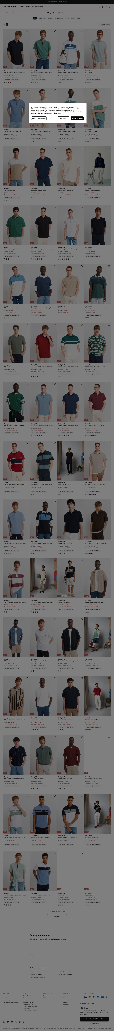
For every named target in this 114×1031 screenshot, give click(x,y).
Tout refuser (63, 118)
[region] (58, 113)
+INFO (59, 113)
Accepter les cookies (77, 118)
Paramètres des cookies (39, 118)
